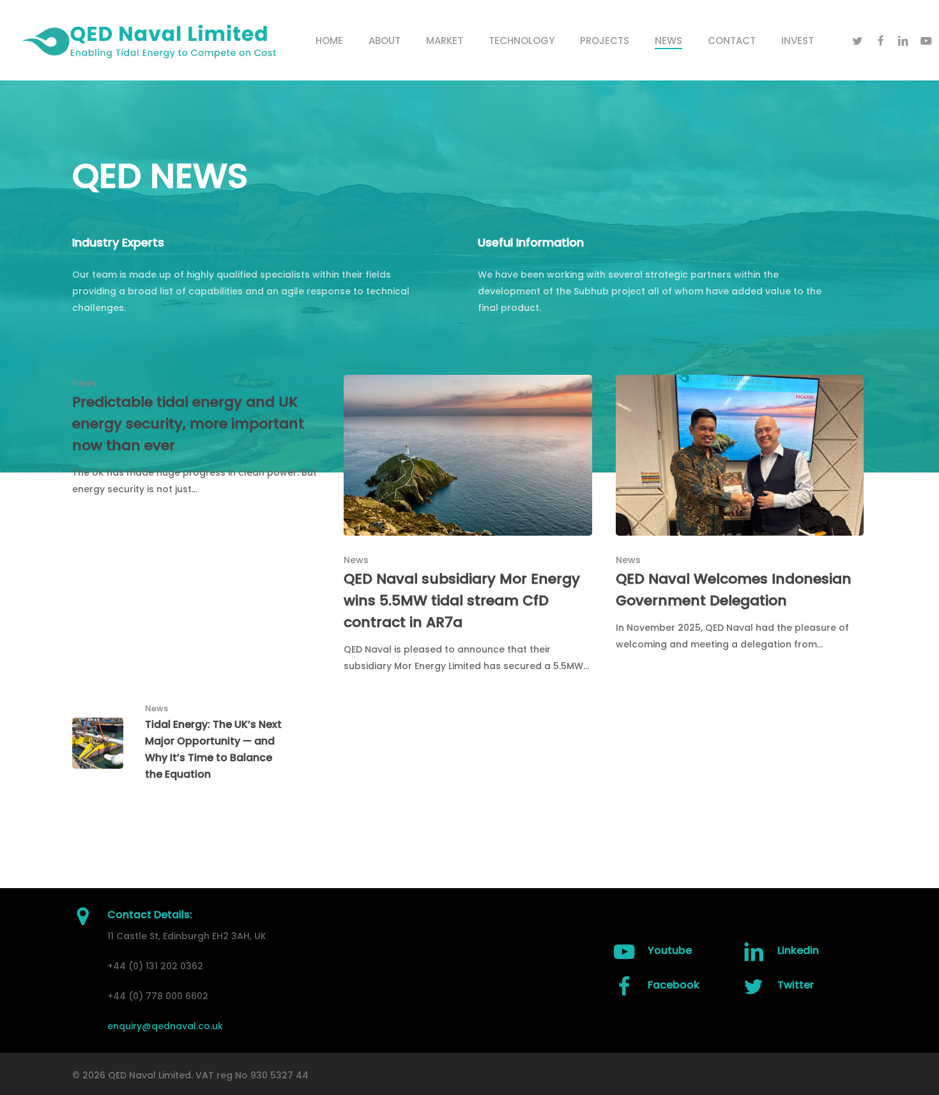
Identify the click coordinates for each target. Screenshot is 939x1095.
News (84, 383)
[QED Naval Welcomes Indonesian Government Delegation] (740, 514)
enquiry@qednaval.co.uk (165, 1026)
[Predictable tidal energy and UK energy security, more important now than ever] (196, 436)
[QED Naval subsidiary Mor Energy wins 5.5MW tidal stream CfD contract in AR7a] (468, 524)
